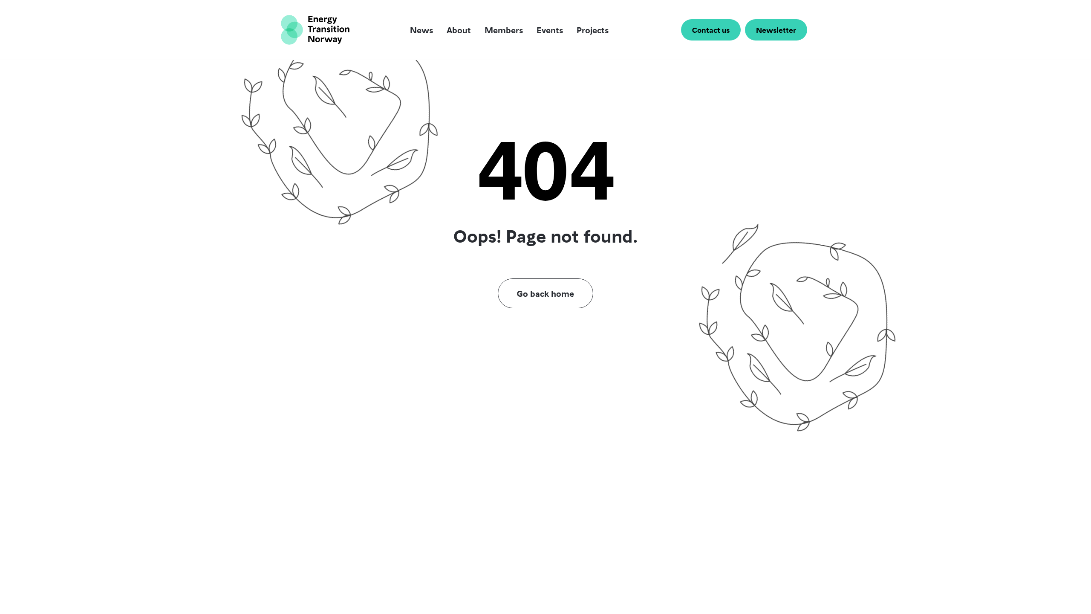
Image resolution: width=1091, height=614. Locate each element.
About (459, 29)
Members (504, 29)
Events (550, 29)
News (421, 29)
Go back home (545, 293)
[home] (315, 30)
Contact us (711, 30)
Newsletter (776, 30)
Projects (593, 29)
